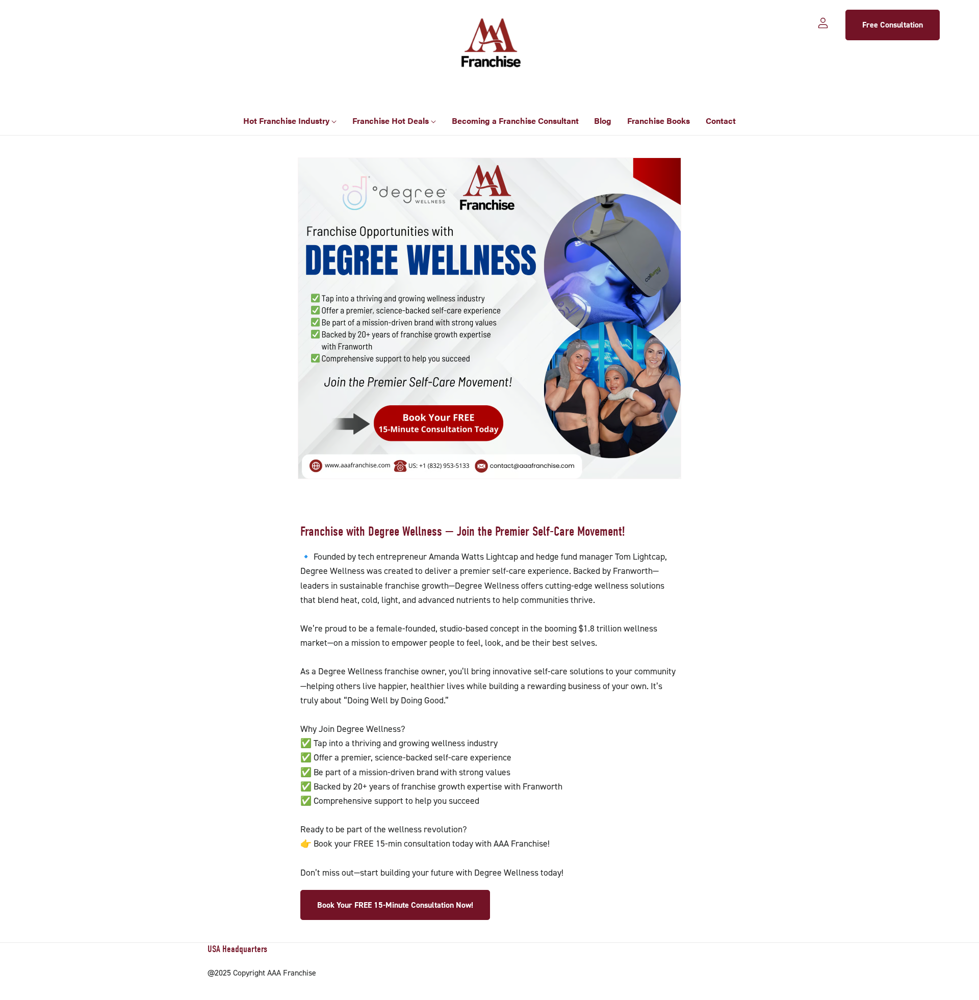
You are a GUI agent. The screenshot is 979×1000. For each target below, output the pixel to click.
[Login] (823, 22)
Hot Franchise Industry (287, 120)
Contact (721, 120)
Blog (602, 120)
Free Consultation (892, 24)
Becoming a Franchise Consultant (515, 120)
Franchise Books (658, 120)
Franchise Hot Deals (391, 120)
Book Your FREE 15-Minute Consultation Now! (395, 905)
